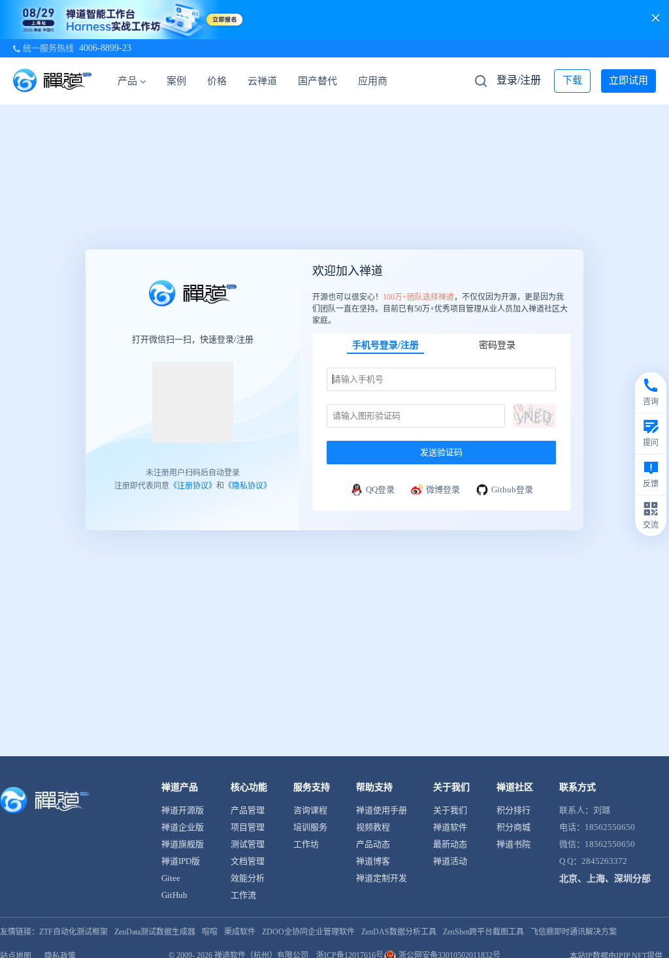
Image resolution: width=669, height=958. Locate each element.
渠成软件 (239, 931)
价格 (217, 81)
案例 (176, 81)
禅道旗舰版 (182, 844)
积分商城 (513, 827)
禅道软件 (450, 827)
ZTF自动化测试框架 (73, 931)
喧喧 (210, 931)
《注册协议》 (192, 485)
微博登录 (443, 489)
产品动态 (373, 844)
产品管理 (248, 810)
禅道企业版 (182, 827)
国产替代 (317, 81)
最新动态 (450, 844)
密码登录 (497, 345)
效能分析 (248, 878)
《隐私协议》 (247, 485)
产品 (127, 81)
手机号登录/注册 (385, 345)
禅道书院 (513, 844)
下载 (572, 80)
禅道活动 (450, 861)
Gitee (170, 878)
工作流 (243, 895)
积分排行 (513, 810)
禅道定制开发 (381, 878)
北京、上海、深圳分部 (605, 879)
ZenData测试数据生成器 (154, 931)
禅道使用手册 (381, 810)
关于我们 (450, 810)
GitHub (174, 895)
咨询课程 (310, 810)
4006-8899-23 (105, 48)
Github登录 (512, 489)
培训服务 (310, 827)
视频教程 (373, 827)
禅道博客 (373, 861)
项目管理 (248, 827)
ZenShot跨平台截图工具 (483, 931)
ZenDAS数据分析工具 (398, 931)
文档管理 (248, 861)
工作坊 (306, 844)
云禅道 (262, 81)
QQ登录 (380, 489)
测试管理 (248, 844)
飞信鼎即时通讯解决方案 (573, 931)
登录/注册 (519, 80)
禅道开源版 (182, 810)
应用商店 (377, 81)
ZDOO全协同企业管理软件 (308, 931)
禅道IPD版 (180, 861)
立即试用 (628, 80)
